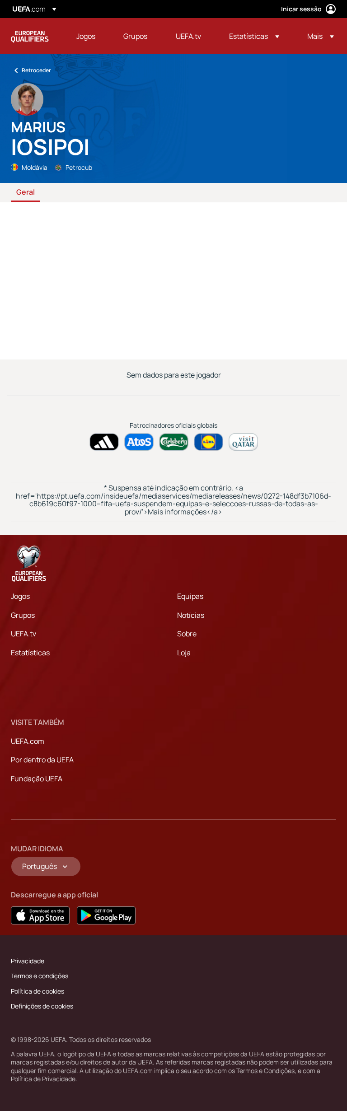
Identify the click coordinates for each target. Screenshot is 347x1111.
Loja (184, 653)
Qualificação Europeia (30, 36)
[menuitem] (88, 36)
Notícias (190, 615)
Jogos (20, 596)
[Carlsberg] (173, 442)
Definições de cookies (42, 1006)
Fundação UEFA (36, 779)
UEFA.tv (23, 634)
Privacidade (27, 961)
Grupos (23, 615)
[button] (254, 36)
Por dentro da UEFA (42, 760)
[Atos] (139, 442)
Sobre (187, 634)
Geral (25, 192)
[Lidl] (208, 442)
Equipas (190, 596)
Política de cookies (37, 991)
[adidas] (104, 442)
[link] (85, 36)
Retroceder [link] (36, 70)
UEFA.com (27, 741)
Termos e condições (39, 975)
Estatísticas (30, 653)
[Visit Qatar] (243, 442)
